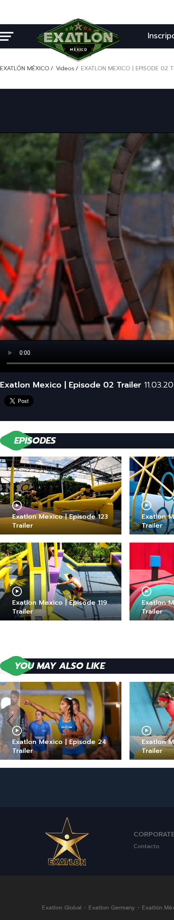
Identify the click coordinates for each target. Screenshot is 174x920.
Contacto (146, 846)
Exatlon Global (61, 908)
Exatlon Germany (112, 908)
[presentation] (10, 721)
